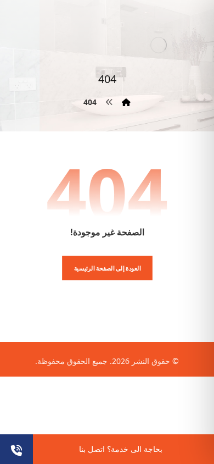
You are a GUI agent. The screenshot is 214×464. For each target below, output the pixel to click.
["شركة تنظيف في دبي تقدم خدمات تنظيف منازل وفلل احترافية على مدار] (159, 45)
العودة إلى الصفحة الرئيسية (107, 268)
